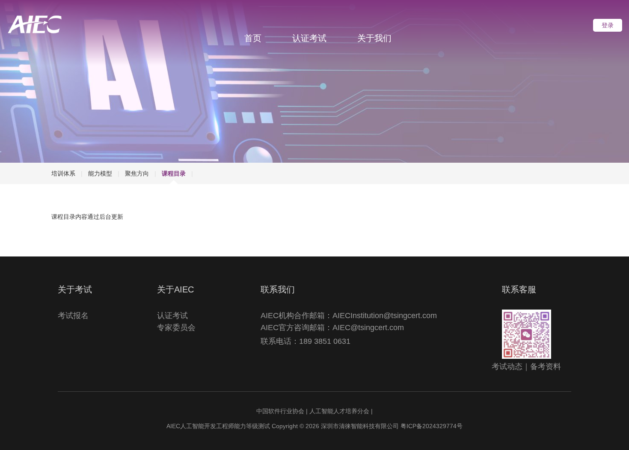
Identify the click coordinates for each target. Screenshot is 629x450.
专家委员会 (176, 327)
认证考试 (309, 38)
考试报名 (73, 315)
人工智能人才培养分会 (339, 411)
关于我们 (374, 38)
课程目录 (174, 173)
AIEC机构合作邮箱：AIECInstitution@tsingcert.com (349, 315)
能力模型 (100, 173)
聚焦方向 (137, 173)
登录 (608, 25)
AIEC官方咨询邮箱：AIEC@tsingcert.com (332, 327)
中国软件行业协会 (280, 411)
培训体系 (63, 173)
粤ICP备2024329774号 (432, 426)
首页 (252, 38)
